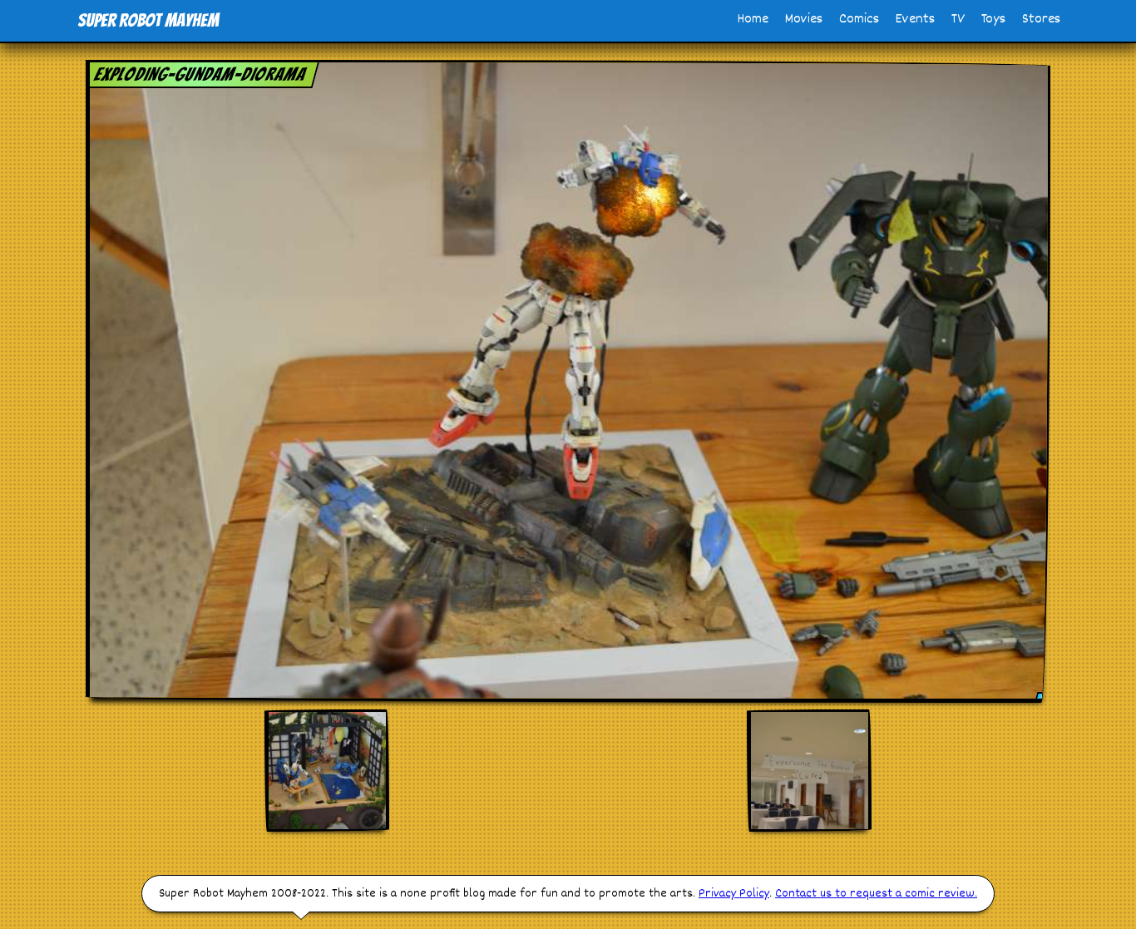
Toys (993, 19)
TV (958, 19)
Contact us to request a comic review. (876, 893)
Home (753, 19)
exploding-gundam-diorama (200, 74)
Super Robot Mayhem (148, 20)
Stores (1041, 19)
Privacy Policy (734, 893)
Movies (803, 19)
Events (915, 19)
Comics (859, 19)
